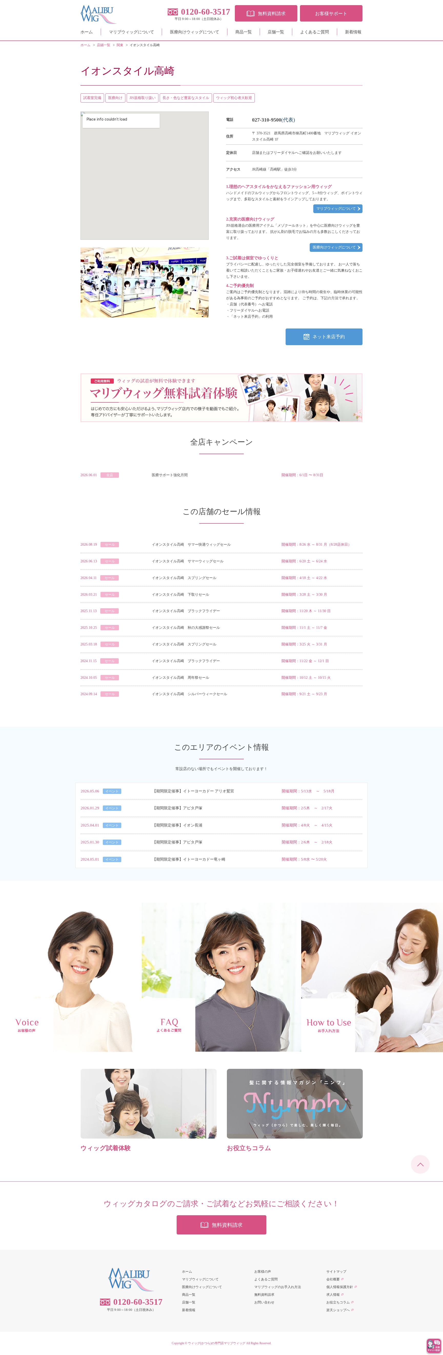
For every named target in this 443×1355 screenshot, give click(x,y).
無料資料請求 (264, 1295)
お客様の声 (262, 1271)
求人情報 (333, 1295)
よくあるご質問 (314, 32)
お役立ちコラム (338, 1302)
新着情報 (353, 32)
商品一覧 (243, 32)
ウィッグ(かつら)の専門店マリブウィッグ (216, 1343)
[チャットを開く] (434, 1346)
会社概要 (333, 1279)
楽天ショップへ (338, 1310)
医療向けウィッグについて (194, 32)
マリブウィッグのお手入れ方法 (277, 1287)
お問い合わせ (264, 1302)
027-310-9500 (266, 120)
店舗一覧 (276, 32)
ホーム (86, 32)
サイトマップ (336, 1271)
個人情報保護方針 (339, 1287)
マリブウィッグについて (131, 32)
